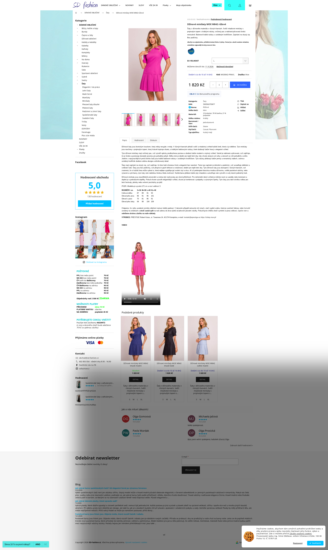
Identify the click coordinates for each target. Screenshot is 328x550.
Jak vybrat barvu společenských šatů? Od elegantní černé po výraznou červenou (111, 488)
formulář (247, 208)
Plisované (212, 129)
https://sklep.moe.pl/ (208, 217)
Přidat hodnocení (94, 203)
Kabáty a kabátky (89, 42)
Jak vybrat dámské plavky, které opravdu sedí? (96, 501)
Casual (205, 129)
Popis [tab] (124, 140)
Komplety (86, 52)
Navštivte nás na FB (87, 365)
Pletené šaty (87, 108)
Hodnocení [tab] (139, 140)
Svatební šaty (88, 118)
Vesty (84, 125)
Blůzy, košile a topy (90, 28)
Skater (205, 126)
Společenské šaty (89, 115)
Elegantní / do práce (91, 87)
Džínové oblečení (89, 38)
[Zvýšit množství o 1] (225, 85)
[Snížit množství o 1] (213, 85)
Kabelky (85, 45)
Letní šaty (86, 90)
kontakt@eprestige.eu (192, 217)
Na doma (86, 59)
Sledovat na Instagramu (96, 262)
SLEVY (81, 142)
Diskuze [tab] (153, 140)
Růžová (206, 107)
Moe (247, 74)
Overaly (85, 63)
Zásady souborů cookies (301, 533)
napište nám (242, 211)
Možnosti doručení (225, 66)
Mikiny (84, 56)
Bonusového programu (209, 94)
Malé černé (87, 94)
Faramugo (86, 132)
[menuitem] (110, 5)
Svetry (84, 80)
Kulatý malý (207, 132)
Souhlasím (316, 543)
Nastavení (297, 543)
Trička (84, 121)
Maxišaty (86, 97)
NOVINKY (83, 139)
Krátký (205, 118)
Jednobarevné (208, 122)
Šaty (84, 83)
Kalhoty (85, 49)
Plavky (81, 149)
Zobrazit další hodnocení (241, 445)
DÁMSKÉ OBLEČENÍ (87, 25)
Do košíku (242, 85)
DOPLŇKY (86, 128)
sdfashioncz (84, 368)
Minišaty (86, 101)
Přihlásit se (190, 470)
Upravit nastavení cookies (136, 542)
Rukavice (85, 66)
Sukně (84, 77)
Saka (84, 70)
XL (141, 399)
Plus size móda (88, 135)
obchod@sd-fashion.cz (89, 358)
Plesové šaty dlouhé (90, 104)
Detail (136, 379)
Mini (204, 110)
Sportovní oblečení (90, 73)
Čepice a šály (87, 35)
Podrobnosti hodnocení (221, 19)
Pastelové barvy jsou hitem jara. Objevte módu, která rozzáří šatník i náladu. (109, 514)
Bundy (84, 31)
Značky (82, 153)
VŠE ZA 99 (83, 146)
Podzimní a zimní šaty (91, 111)
